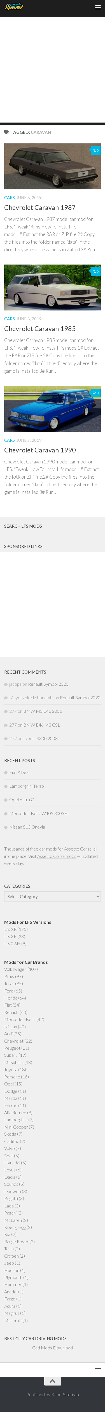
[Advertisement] (52, 70)
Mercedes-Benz (20, 1019)
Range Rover (16, 1241)
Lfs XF (10, 936)
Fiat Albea (19, 772)
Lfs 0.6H (12, 943)
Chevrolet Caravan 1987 (40, 207)
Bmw (9, 976)
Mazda (10, 1098)
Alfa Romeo (15, 1112)
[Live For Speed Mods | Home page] (18, 7)
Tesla (9, 1248)
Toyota (10, 1069)
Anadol (10, 1291)
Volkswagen (15, 969)
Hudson (11, 1270)
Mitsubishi (14, 1062)
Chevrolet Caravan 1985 (40, 328)
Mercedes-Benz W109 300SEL (39, 813)
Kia (7, 1234)
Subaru (11, 1055)
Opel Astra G (21, 799)
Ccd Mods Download (52, 1347)
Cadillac (11, 1141)
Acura (9, 1306)
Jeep (9, 1263)
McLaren (13, 1220)
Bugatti (11, 1198)
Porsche (12, 1076)
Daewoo (12, 1191)
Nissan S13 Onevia (27, 826)
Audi (8, 1033)
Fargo (9, 1298)
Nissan (10, 1026)
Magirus (11, 1313)
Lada (9, 1205)
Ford (8, 990)
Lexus (9, 1169)
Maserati (13, 1320)
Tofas (9, 983)
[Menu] (98, 7)
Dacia (9, 1177)
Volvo (9, 1148)
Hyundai (12, 1162)
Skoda (10, 1133)
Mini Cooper (16, 1126)
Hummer (13, 1284)
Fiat (8, 1004)
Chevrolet (14, 1041)
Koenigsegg (15, 1227)
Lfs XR (10, 929)
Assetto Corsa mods (56, 856)
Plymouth (13, 1277)
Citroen (11, 1255)
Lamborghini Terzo (26, 786)
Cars (9, 197)
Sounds (11, 1184)
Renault (11, 1012)
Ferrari (10, 1105)
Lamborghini (15, 1119)
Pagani (10, 1212)
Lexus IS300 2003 (40, 738)
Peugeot (12, 1048)
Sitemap (71, 1394)
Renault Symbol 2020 (48, 684)
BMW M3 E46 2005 (42, 711)
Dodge (10, 1091)
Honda (10, 997)
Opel (9, 1083)
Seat (8, 1155)
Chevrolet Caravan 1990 (40, 450)
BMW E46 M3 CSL (41, 724)
